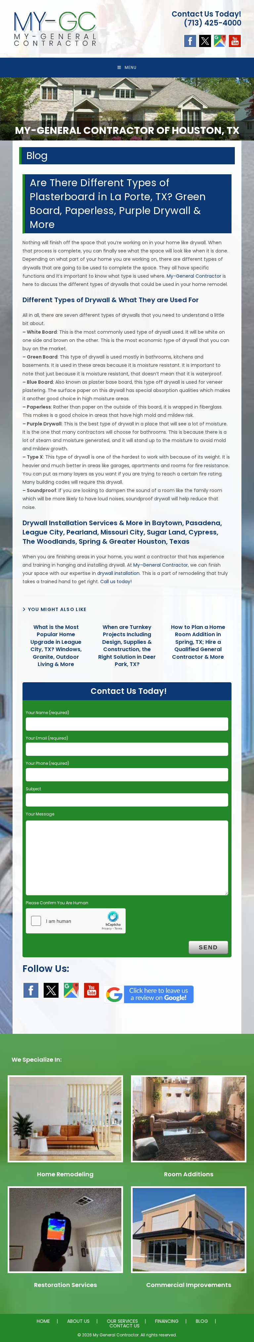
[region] (127, 109)
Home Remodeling (65, 1174)
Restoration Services (65, 1285)
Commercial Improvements (188, 1285)
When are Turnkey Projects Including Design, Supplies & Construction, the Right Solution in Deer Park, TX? (127, 646)
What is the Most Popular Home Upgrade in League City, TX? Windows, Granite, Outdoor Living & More (56, 646)
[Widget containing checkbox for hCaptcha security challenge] (76, 920)
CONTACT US (124, 1325)
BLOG (202, 1321)
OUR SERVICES (122, 1321)
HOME (43, 1321)
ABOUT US (78, 1321)
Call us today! (116, 581)
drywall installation (118, 573)
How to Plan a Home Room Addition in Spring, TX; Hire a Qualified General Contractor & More (198, 642)
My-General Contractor (194, 276)
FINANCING (167, 1321)
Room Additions (188, 1174)
